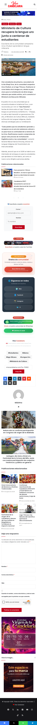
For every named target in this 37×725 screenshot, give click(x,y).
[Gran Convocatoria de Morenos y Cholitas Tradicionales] (9, 478)
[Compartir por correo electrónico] (10, 383)
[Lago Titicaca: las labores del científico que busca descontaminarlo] (27, 508)
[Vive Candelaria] (15, 4)
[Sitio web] (18, 407)
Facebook (18, 295)
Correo (18, 209)
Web (19, 289)
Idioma (25, 353)
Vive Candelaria (19, 704)
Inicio (4, 19)
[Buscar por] (35, 5)
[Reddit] (29, 379)
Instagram (18, 301)
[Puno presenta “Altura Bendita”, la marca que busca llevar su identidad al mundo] (6, 172)
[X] (10, 379)
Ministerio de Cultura (19, 361)
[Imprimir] (15, 383)
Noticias (12, 24)
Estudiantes (13, 353)
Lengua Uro (25, 357)
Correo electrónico (7, 575)
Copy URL (18, 371)
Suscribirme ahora (18, 269)
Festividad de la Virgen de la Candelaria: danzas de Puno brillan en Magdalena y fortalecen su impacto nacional (8, 520)
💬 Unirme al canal (18, 330)
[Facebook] (5, 379)
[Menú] (6, 5)
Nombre (18, 218)
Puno (8, 19)
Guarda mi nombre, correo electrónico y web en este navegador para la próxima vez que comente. (18, 595)
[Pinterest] (24, 379)
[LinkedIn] (15, 379)
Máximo (6, 52)
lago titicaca (11, 357)
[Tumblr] (19, 379)
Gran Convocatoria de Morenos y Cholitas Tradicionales (9, 487)
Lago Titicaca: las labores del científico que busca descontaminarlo (27, 518)
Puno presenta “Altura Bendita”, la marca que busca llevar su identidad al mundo (24, 172)
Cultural (5, 24)
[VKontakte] (5, 383)
